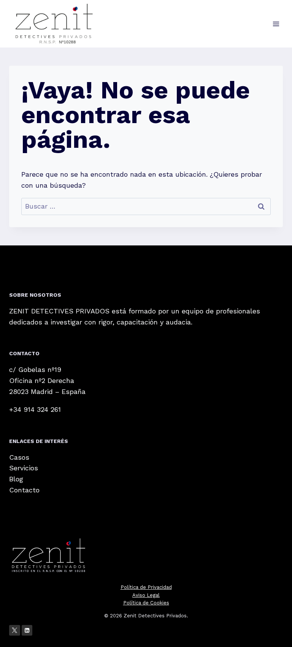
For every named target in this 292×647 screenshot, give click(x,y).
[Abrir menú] (276, 24)
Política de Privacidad (146, 587)
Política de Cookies (146, 603)
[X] (14, 630)
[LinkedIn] (27, 630)
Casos (19, 457)
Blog (16, 479)
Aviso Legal (146, 595)
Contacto (24, 490)
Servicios (23, 468)
